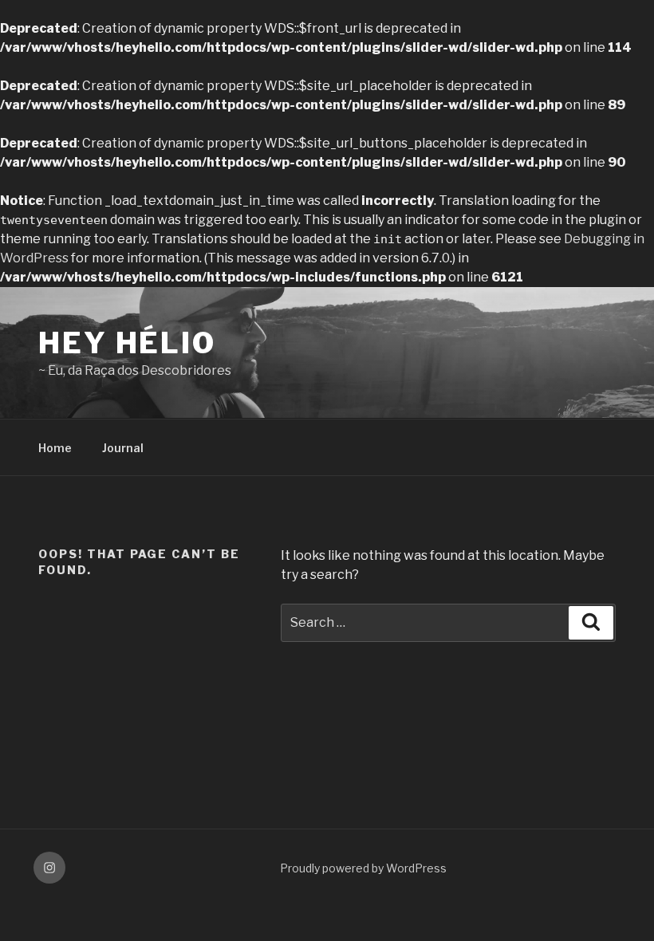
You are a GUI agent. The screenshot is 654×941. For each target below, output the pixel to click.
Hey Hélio (127, 342)
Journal (123, 448)
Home (55, 448)
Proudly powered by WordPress (363, 868)
